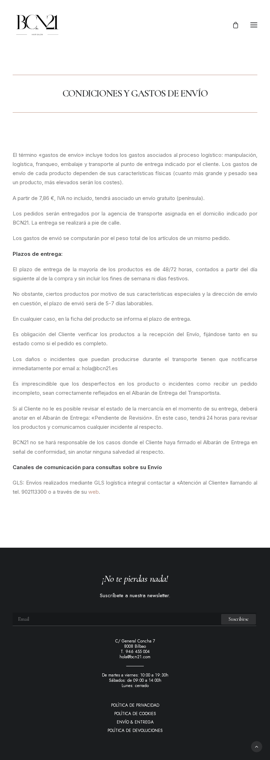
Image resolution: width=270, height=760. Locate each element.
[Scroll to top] (256, 746)
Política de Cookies (135, 714)
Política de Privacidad (135, 705)
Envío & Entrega (135, 722)
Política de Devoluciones (135, 730)
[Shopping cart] (232, 25)
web (93, 491)
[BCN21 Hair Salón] (37, 25)
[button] (254, 25)
